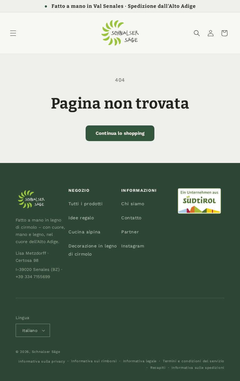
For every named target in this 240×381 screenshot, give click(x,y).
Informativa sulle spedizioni (198, 368)
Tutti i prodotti (85, 203)
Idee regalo (81, 217)
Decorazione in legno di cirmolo (92, 249)
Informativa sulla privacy (41, 361)
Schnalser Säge (46, 352)
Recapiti (158, 368)
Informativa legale (140, 361)
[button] (13, 33)
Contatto (131, 217)
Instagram (132, 245)
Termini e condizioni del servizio (193, 361)
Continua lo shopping (120, 133)
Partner (130, 231)
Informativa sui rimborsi (94, 361)
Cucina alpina (84, 231)
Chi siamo (132, 203)
